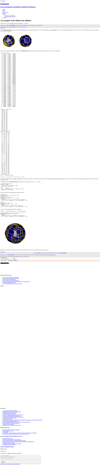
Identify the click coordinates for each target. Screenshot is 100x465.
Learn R (4, 13)
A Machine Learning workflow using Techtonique (12, 443)
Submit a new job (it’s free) (10, 15)
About (4, 10)
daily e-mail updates (11, 254)
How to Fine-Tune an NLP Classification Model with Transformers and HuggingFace (18, 441)
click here (15, 256)
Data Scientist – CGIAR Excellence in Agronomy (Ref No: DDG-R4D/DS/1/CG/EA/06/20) (20, 432)
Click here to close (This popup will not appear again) (10, 463)
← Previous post (3, 257)
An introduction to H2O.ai (7, 418)
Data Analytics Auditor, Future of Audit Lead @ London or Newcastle (16, 433)
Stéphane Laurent (14, 23)
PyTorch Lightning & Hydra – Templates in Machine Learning (14, 440)
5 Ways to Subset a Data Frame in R (9, 279)
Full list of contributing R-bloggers (7, 446)
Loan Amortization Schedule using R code (10, 421)
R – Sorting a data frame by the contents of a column (12, 283)
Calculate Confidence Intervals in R (9, 282)
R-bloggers (24, 25)
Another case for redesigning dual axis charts (11, 278)
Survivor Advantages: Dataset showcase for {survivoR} (13, 414)
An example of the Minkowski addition (10, 410)
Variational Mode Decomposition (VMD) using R (12, 411)
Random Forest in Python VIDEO (9, 444)
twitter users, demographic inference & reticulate (11, 415)
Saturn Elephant (12, 25)
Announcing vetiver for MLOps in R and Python (12, 425)
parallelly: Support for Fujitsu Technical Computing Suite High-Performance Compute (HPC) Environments (22, 420)
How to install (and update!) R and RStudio (11, 277)
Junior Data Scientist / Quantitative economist (11, 429)
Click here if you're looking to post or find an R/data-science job (46, 254)
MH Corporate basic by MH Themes (14, 453)
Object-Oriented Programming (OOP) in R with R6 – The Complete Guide (16, 281)
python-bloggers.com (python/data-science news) (12, 436)
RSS (3, 11)
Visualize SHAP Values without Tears (10, 412)
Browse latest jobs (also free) (10, 16)
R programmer (5, 431)
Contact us (5, 17)
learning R (26, 254)
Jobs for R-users (6, 427)
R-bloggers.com (3, 254)
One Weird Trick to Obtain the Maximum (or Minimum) (13, 416)
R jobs (4, 14)
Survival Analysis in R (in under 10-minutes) (11, 280)
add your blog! (5, 12)
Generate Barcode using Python (8, 442)
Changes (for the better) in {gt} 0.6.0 (9, 417)
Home (4, 9)
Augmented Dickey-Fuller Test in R (9, 413)
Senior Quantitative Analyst (8, 430)
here (41, 25)
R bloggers (20, 23)
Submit (3, 462)
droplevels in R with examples (8, 424)
